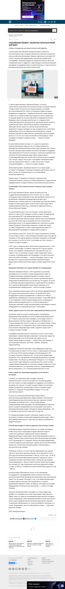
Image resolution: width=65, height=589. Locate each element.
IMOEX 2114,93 (32, 25)
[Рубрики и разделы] (55, 22)
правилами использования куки (31, 30)
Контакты (30, 561)
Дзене (21, 518)
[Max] (26, 569)
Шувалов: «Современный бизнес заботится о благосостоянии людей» (35, 545)
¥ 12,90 (26, 25)
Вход (49, 22)
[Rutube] (23, 569)
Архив (29, 559)
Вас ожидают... (35, 584)
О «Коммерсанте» (32, 558)
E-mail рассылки (46, 563)
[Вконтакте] (13, 569)
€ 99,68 (21, 25)
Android (44, 558)
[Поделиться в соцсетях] (54, 39)
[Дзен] (16, 569)
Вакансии (30, 564)
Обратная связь (46, 559)
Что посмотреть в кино (44, 25)
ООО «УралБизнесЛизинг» (17, 511)
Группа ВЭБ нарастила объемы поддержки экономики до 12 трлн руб (53, 545)
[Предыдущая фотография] (8, 84)
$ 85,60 (16, 25)
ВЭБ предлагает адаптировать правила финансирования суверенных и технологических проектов (16, 545)
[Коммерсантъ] (10, 21)
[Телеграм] (10, 569)
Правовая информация (48, 561)
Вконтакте (31, 518)
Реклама (30, 563)
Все (19, 537)
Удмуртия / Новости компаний (16, 35)
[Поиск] (52, 22)
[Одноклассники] (19, 569)
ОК (54, 30)
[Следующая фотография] (56, 84)
